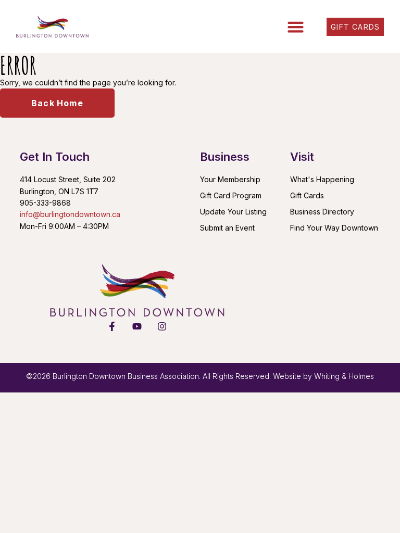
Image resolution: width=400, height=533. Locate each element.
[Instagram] (162, 326)
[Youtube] (137, 326)
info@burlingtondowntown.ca (70, 214)
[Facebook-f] (112, 326)
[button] (296, 27)
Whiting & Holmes (344, 376)
